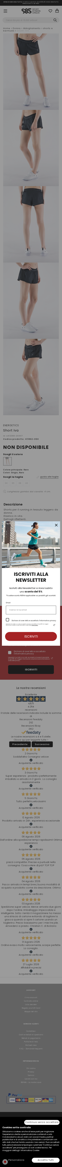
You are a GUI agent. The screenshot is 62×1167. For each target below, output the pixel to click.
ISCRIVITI (31, 636)
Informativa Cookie (30, 1150)
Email (8, 603)
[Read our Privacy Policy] (54, 625)
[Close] (56, 525)
